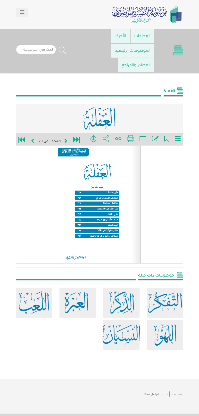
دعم (165, 394)
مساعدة (177, 394)
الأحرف (120, 35)
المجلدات (142, 35)
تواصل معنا (151, 394)
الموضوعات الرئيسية (132, 50)
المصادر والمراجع (135, 65)
